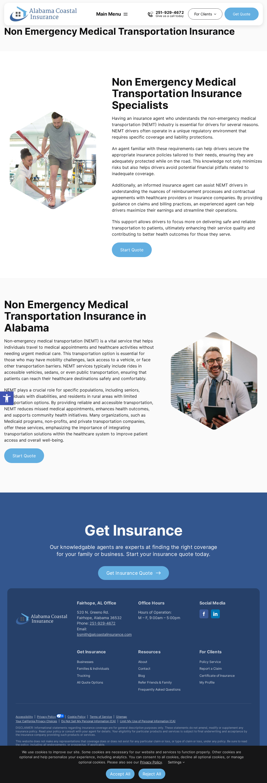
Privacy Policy (46, 717)
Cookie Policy (77, 717)
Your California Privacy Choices (36, 721)
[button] (7, 398)
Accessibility (24, 717)
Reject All (152, 773)
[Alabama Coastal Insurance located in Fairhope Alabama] (42, 615)
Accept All (120, 773)
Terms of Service (101, 717)
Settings (175, 762)
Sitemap (121, 717)
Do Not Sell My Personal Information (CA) (88, 721)
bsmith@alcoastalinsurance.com (104, 634)
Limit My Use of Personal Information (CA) (147, 721)
